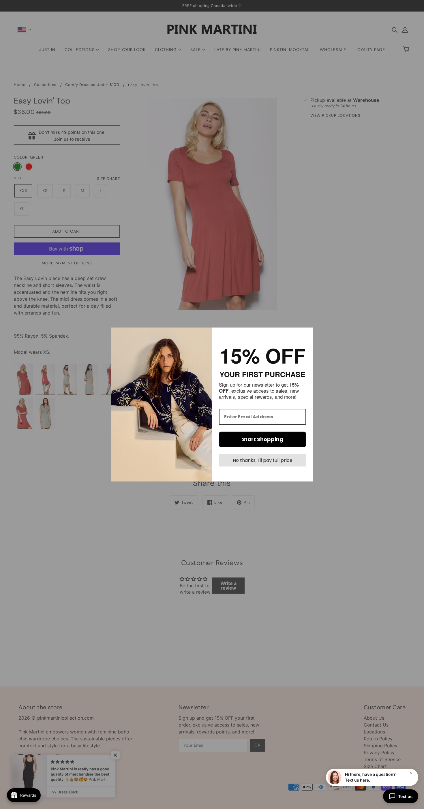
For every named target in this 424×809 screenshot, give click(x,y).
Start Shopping (262, 439)
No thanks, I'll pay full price (262, 460)
